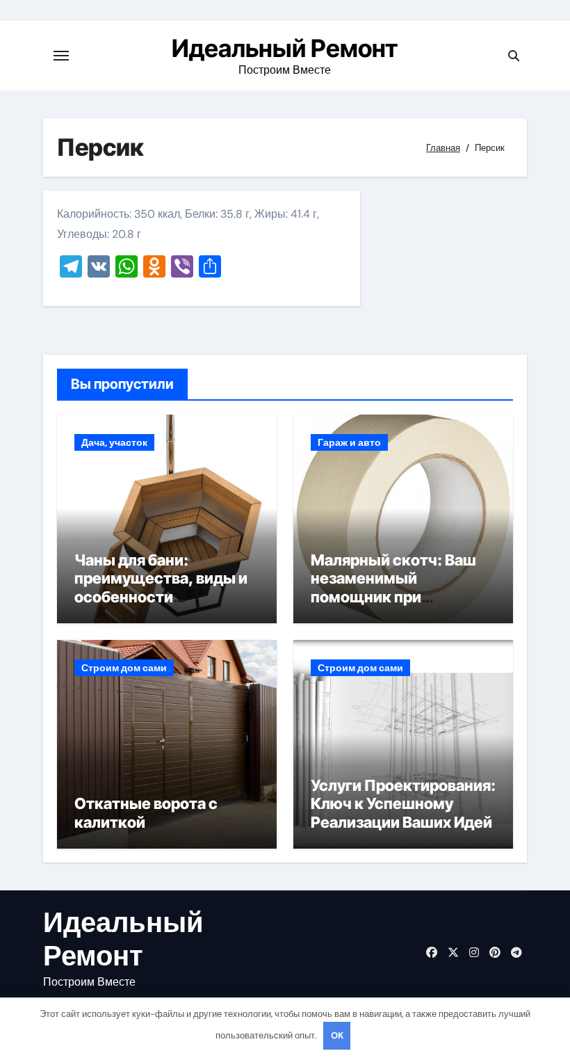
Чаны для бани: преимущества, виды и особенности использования (160, 587)
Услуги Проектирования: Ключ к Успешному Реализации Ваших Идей (403, 803)
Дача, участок (114, 442)
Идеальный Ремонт (285, 48)
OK (337, 1035)
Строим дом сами (124, 668)
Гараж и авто (349, 442)
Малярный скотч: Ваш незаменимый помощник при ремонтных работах (393, 587)
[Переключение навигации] (61, 55)
